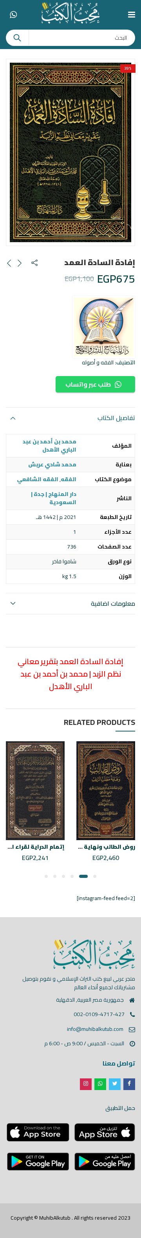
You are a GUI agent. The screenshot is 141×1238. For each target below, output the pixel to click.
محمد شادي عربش (52, 464)
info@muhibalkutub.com (95, 1029)
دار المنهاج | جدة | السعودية (53, 498)
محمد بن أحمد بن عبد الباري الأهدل (49, 445)
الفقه (68, 479)
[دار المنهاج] (103, 327)
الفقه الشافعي (37, 479)
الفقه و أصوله (98, 362)
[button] (94, 876)
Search (17, 38)
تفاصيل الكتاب (116, 418)
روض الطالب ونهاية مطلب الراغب (91, 847)
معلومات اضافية (113, 603)
